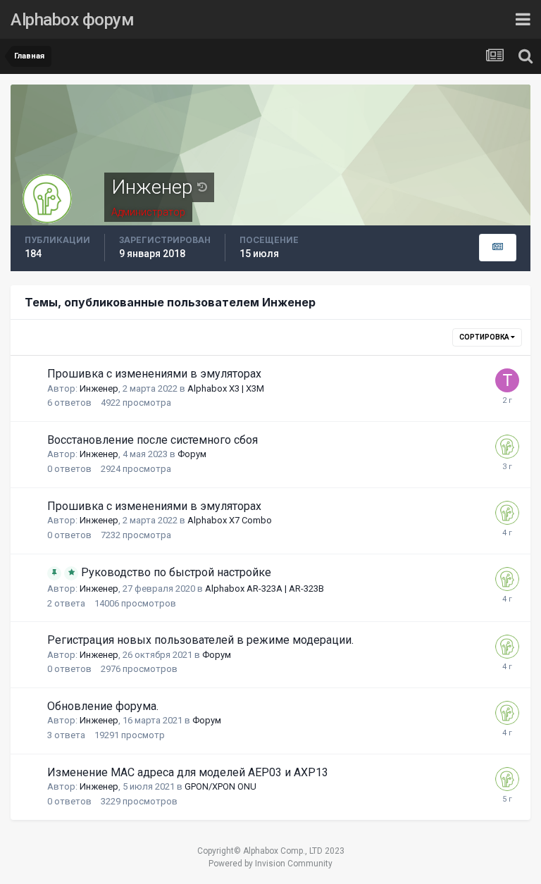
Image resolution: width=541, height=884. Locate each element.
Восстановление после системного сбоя (152, 440)
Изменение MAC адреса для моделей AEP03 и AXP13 (187, 772)
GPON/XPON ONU (220, 786)
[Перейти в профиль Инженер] (507, 447)
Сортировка (485, 337)
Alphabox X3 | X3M (225, 388)
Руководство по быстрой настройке (176, 572)
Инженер (99, 388)
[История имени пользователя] (202, 187)
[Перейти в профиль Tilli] (507, 380)
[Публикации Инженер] (497, 247)
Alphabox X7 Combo (229, 520)
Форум (192, 454)
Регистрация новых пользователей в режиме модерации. (200, 640)
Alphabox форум (72, 20)
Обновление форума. (102, 706)
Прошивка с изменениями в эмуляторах (154, 373)
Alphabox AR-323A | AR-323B (264, 588)
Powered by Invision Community (270, 864)
